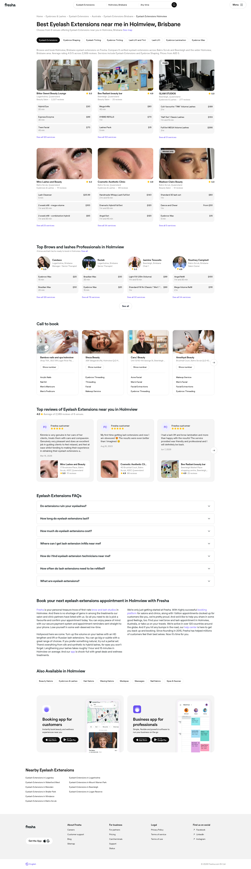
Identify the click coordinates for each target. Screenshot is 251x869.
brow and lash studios (104, 609)
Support (112, 844)
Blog (69, 839)
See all (125, 306)
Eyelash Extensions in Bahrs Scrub (41, 801)
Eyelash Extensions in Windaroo (40, 796)
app (73, 651)
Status (112, 848)
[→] (213, 362)
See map (127, 30)
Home (40, 16)
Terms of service (158, 834)
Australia (96, 16)
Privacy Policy (157, 830)
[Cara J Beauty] (148, 362)
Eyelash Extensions (79, 16)
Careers (71, 830)
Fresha (40, 609)
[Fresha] (10, 4)
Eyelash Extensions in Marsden (39, 787)
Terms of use (157, 839)
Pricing (112, 834)
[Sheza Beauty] (103, 362)
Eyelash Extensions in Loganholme (84, 778)
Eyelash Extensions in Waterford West (43, 782)
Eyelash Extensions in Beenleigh (83, 787)
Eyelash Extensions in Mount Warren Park (87, 782)
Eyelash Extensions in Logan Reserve (85, 791)
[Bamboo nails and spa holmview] (57, 362)
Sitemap (71, 844)
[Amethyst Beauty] (193, 362)
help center (190, 627)
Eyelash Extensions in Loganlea (40, 778)
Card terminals (115, 839)
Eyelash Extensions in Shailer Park (41, 791)
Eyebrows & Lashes (56, 16)
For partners (114, 830)
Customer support (75, 834)
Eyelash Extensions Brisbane (118, 16)
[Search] (174, 4)
